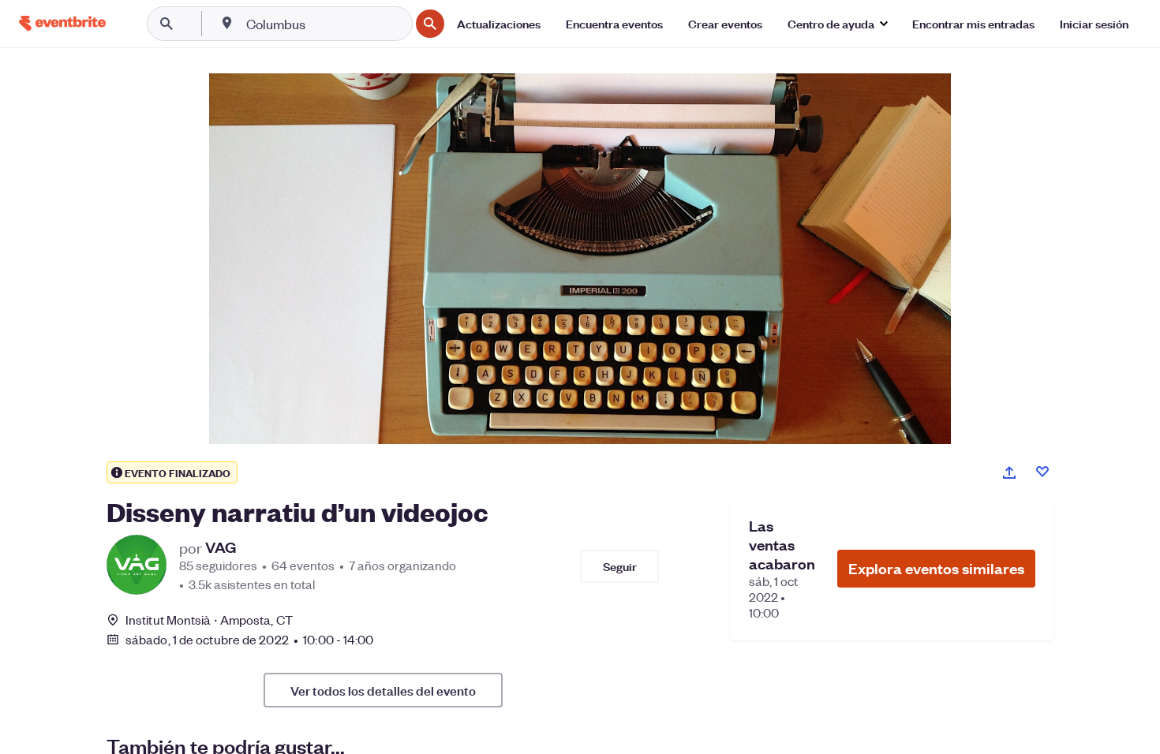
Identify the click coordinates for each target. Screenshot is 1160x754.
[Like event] (1042, 472)
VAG (220, 547)
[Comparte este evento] (1009, 472)
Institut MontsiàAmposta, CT (209, 619)
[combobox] (326, 24)
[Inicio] (62, 23)
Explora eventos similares (936, 568)
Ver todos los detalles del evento (383, 690)
